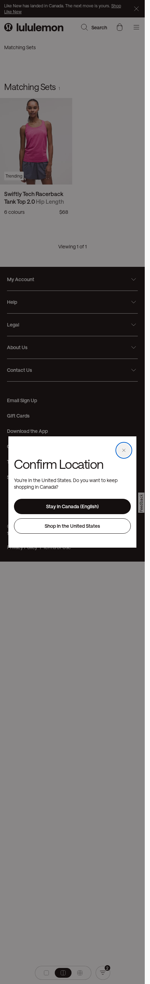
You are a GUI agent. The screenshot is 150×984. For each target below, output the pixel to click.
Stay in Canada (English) (72, 506)
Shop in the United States (72, 526)
